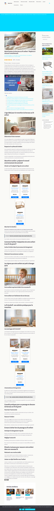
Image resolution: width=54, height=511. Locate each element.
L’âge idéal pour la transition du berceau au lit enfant (17, 97)
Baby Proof (10, 3)
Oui (20, 509)
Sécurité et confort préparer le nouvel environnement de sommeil (20, 98)
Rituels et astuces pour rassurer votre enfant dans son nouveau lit (20, 109)
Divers (21, 5)
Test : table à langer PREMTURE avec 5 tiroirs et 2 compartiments (47, 101)
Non (23, 509)
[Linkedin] (8, 480)
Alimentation (16, 1)
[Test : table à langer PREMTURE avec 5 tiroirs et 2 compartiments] (47, 93)
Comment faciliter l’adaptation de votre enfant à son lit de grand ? (20, 100)
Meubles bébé (31, 1)
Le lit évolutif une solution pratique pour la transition (17, 103)
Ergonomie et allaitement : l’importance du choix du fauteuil (29, 498)
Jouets (44, 1)
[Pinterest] (7, 480)
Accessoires (16, 5)
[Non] (52, 508)
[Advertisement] (27, 23)
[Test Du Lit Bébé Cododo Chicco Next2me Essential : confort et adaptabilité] (47, 65)
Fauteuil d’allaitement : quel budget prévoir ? (20, 498)
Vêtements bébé (24, 1)
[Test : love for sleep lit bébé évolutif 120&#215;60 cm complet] (47, 108)
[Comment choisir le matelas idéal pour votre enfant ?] (47, 79)
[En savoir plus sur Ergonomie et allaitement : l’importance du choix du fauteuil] (29, 491)
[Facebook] (4, 480)
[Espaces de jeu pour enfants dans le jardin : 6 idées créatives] (47, 51)
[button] (49, 3)
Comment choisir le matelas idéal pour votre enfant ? (47, 85)
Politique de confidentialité (30, 509)
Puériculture (38, 1)
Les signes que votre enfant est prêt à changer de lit (17, 101)
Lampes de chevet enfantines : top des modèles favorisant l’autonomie (9, 498)
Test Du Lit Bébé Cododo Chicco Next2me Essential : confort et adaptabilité (47, 73)
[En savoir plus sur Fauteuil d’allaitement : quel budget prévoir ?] (20, 491)
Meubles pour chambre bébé (14, 56)
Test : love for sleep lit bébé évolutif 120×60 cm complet (47, 115)
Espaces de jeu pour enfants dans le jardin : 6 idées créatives (47, 57)
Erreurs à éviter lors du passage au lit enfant (16, 108)
